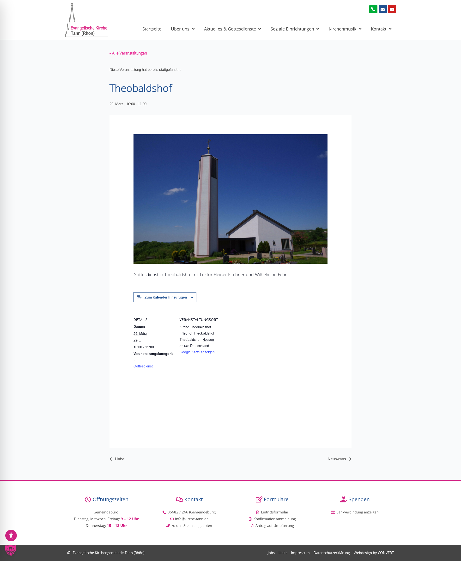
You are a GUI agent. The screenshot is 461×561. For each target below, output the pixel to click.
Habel (119, 459)
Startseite (151, 29)
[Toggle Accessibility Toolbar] (11, 535)
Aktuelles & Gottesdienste (230, 29)
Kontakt (378, 29)
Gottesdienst (143, 366)
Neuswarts (337, 459)
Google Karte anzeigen (197, 351)
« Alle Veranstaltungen (128, 53)
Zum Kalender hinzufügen (166, 297)
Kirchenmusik (342, 29)
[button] (10, 550)
